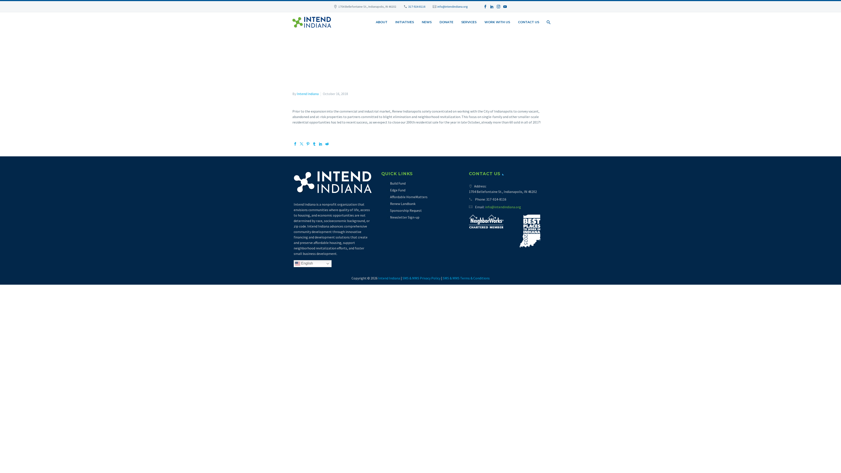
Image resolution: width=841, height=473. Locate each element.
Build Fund (398, 183)
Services (469, 22)
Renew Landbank (402, 203)
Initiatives (404, 22)
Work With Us (497, 22)
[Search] (548, 22)
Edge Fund (397, 190)
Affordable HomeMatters (409, 197)
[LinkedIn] (492, 6)
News (427, 22)
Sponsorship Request (406, 210)
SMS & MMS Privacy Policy (421, 278)
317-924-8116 (416, 7)
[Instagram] (498, 6)
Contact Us (528, 22)
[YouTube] (505, 6)
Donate (446, 22)
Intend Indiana (308, 94)
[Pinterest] (308, 144)
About (381, 22)
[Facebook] (485, 6)
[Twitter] (301, 144)
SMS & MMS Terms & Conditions (466, 278)
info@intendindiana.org (452, 7)
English (306, 263)
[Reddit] (327, 144)
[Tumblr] (314, 144)
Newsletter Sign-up (404, 217)
